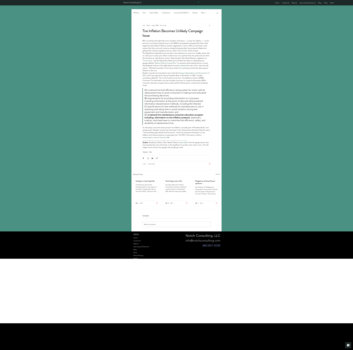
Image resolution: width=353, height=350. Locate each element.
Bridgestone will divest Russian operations (205, 182)
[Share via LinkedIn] (152, 158)
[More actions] (209, 25)
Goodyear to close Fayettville (145, 181)
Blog (135, 249)
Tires (150, 152)
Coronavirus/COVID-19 (181, 13)
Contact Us (137, 241)
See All (218, 174)
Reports (136, 244)
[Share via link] (157, 158)
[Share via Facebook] (143, 158)
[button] (198, 2)
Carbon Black (153, 13)
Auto (144, 13)
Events (135, 258)
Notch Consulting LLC (132, 2)
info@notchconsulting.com (202, 240)
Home (135, 238)
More (203, 13)
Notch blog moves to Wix (173, 181)
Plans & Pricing (138, 255)
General (195, 13)
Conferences (166, 13)
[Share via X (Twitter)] (148, 158)
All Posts (136, 13)
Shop (135, 252)
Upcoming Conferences (141, 247)
